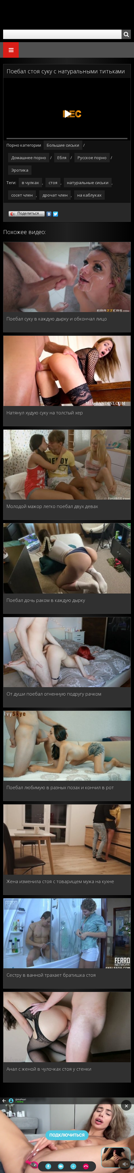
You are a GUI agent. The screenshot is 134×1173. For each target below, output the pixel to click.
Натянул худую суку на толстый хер (45, 412)
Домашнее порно (28, 157)
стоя (53, 182)
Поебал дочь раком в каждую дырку (46, 600)
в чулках (30, 182)
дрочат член (55, 195)
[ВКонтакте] (49, 212)
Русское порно (92, 157)
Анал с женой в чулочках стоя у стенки (49, 1069)
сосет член (22, 195)
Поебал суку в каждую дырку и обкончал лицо (57, 318)
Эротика (19, 170)
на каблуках (89, 195)
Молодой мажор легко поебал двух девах (52, 506)
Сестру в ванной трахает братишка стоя (51, 975)
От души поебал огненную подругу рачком (54, 694)
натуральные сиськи (87, 182)
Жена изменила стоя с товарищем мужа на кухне (60, 881)
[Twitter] (55, 212)
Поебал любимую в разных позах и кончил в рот (60, 787)
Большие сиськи (63, 145)
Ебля (61, 157)
